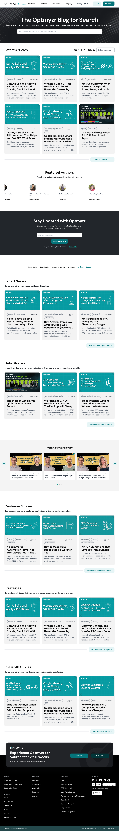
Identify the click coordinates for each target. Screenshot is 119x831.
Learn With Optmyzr (68, 792)
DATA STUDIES (92, 128)
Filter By (91, 50)
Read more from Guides (101, 731)
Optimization (36, 784)
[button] (4, 463)
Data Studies (44, 267)
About (6, 798)
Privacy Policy (73, 247)
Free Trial (7, 813)
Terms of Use (110, 828)
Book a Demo (100, 755)
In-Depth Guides (84, 267)
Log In (97, 4)
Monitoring (36, 780)
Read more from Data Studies (99, 425)
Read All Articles (101, 159)
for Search (22, 4)
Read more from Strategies (100, 650)
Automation (36, 788)
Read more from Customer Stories (98, 571)
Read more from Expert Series (99, 345)
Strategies (71, 267)
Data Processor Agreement (89, 828)
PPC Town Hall (66, 788)
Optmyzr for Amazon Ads (13, 784)
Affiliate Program (10, 817)
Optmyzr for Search (11, 780)
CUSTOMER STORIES (21, 539)
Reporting (35, 792)
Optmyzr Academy (67, 784)
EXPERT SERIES (58, 128)
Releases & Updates (68, 812)
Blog (62, 780)
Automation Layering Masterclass (73, 796)
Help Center (65, 808)
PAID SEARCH (11, 79)
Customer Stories (58, 267)
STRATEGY (19, 79)
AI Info (6, 810)
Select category (104, 50)
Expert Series (32, 267)
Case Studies (65, 800)
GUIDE (84, 79)
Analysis (35, 796)
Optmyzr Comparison (68, 804)
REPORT (84, 128)
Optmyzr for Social (10, 788)
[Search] (98, 31)
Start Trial (108, 4)
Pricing (79, 4)
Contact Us (8, 806)
